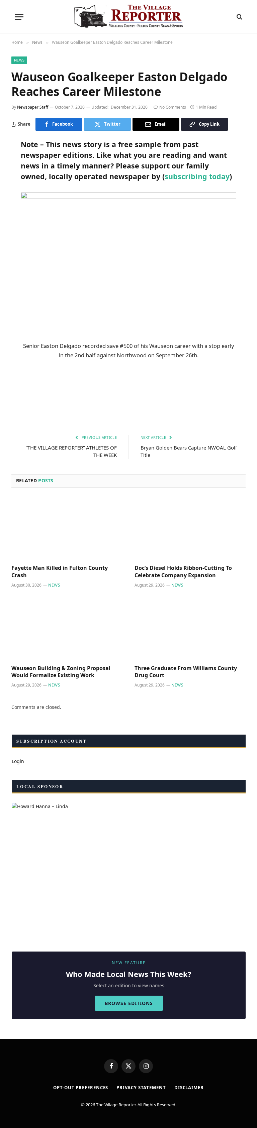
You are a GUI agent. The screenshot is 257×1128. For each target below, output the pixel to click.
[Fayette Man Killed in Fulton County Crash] (66, 528)
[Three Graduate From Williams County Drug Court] (190, 628)
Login (18, 761)
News (19, 59)
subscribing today (197, 176)
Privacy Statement (141, 1088)
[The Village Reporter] (128, 16)
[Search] (238, 16)
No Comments (172, 107)
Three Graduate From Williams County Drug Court (186, 672)
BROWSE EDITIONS (129, 1003)
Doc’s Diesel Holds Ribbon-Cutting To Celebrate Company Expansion (183, 572)
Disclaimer (189, 1088)
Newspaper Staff (32, 107)
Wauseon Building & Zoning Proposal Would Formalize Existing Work (60, 672)
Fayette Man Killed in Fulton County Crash (59, 572)
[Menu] (19, 16)
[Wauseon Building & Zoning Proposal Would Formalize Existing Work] (66, 628)
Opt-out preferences (80, 1088)
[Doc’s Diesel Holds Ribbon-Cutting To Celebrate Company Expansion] (190, 528)
